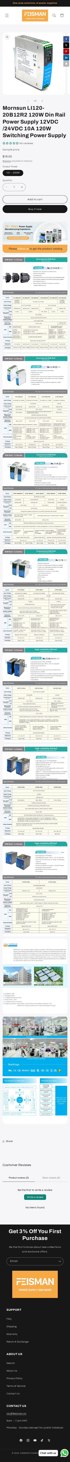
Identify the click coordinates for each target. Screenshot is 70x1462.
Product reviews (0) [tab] (19, 1177)
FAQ (9, 1319)
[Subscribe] (59, 1261)
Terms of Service (16, 1386)
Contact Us (13, 1393)
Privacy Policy (14, 1378)
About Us (12, 1371)
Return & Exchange (18, 1342)
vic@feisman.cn (16, 1413)
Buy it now (35, 209)
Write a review (35, 1197)
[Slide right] (42, 101)
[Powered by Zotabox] (66, 64)
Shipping (7, 161)
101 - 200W (13, 173)
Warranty (12, 1334)
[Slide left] (27, 101)
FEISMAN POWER (29, 1453)
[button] (7, 15)
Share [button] (9, 1141)
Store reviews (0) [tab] (51, 1177)
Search (11, 1363)
